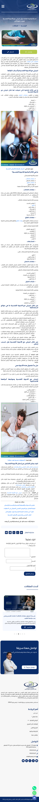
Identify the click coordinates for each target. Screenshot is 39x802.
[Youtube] (23, 760)
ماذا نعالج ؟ (35, 716)
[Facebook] (36, 760)
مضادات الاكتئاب (30, 178)
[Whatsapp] (34, 793)
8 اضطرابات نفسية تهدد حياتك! (16, 460)
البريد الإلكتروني (31, 565)
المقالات (15, 26)
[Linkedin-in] (26, 760)
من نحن (35, 713)
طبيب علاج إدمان (20, 485)
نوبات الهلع (19, 220)
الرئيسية (24, 26)
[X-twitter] (29, 760)
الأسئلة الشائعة (33, 731)
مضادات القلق (30, 182)
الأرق (33, 205)
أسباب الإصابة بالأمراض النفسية (15, 169)
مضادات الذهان (23, 95)
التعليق (32, 556)
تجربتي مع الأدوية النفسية (14, 492)
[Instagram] (33, 760)
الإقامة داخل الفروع (32, 724)
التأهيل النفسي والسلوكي (28, 487)
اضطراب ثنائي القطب (32, 61)
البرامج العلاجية (34, 720)
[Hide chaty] (34, 798)
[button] (21, 532)
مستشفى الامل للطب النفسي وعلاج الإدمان (26, 467)
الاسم (33, 561)
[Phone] (34, 788)
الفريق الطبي (34, 727)
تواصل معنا (34, 735)
